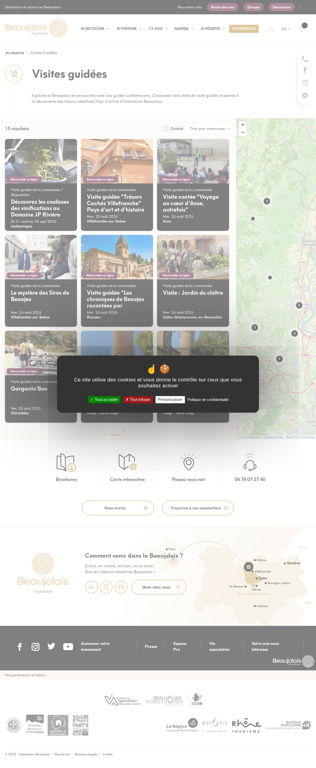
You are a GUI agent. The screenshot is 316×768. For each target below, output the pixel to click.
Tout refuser (139, 399)
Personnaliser (170, 399)
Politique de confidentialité (208, 399)
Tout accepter (106, 399)
